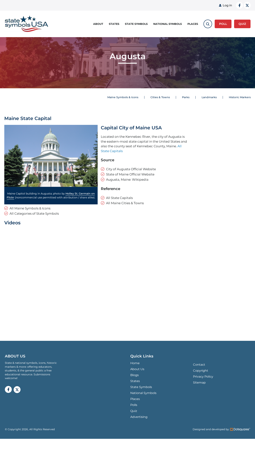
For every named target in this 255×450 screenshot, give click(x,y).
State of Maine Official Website (130, 174)
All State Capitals (119, 198)
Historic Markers (240, 97)
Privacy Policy (203, 376)
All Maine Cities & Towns (125, 203)
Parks (185, 97)
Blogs (134, 375)
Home (135, 363)
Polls (133, 405)
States (114, 24)
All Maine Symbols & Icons (30, 208)
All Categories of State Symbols (34, 213)
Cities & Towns (160, 97)
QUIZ (242, 24)
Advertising (138, 417)
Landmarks (209, 97)
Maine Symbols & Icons (122, 97)
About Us (137, 369)
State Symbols (136, 24)
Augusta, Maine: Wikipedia (127, 179)
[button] (51, 156)
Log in (227, 5)
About (98, 24)
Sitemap (199, 382)
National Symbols (167, 24)
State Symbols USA (26, 24)
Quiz (133, 411)
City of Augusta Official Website (131, 169)
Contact (199, 364)
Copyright (200, 370)
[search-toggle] (207, 24)
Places (192, 24)
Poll (223, 24)
